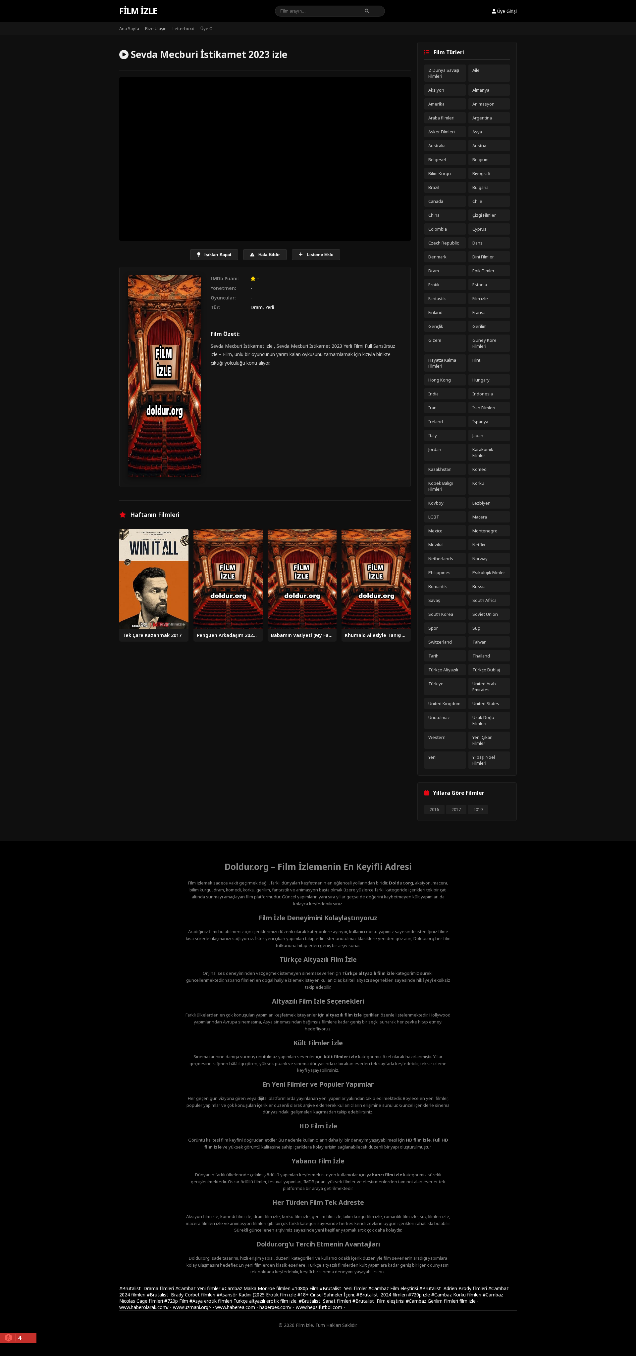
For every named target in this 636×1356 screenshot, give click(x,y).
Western (437, 737)
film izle (467, 1301)
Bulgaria (480, 187)
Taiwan (479, 642)
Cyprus (479, 229)
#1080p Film (306, 1288)
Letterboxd (183, 28)
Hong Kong (439, 380)
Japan (477, 435)
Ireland (435, 422)
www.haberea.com (235, 1307)
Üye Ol (207, 28)
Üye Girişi (506, 11)
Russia (479, 586)
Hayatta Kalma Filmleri (442, 363)
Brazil (433, 187)
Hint (476, 360)
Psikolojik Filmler (488, 572)
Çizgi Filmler (484, 215)
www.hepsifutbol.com (319, 1307)
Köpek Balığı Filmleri (440, 486)
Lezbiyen (481, 503)
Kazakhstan (439, 469)
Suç (476, 628)
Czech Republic (443, 243)
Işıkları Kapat (217, 254)
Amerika (436, 104)
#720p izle (419, 1294)
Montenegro (485, 531)
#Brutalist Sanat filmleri (325, 1301)
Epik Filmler (483, 271)
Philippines (439, 572)
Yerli (269, 307)
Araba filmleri (441, 118)
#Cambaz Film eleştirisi (393, 1288)
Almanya (480, 90)
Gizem (434, 340)
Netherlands (440, 559)
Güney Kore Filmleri (484, 343)
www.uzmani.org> (192, 1307)
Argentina (482, 118)
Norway (480, 559)
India (433, 394)
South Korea (440, 614)
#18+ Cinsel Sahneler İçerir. (326, 1294)
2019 (478, 809)
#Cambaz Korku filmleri (457, 1294)
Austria (479, 146)
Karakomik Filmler (482, 452)
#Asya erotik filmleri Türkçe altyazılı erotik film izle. (244, 1301)
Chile (477, 201)
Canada (435, 201)
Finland (435, 312)
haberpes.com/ (275, 1307)
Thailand (481, 656)
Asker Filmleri (441, 132)
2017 (456, 809)
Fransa (479, 312)
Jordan (434, 449)
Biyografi (481, 173)
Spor (433, 628)
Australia (437, 146)
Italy (432, 435)
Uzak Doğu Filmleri (483, 720)
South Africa (484, 600)
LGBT (433, 517)
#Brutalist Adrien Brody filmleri (453, 1288)
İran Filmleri (483, 408)
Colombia (437, 229)
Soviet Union (485, 614)
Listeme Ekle (319, 254)
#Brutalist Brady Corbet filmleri (182, 1294)
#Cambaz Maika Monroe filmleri (257, 1288)
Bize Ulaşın (156, 28)
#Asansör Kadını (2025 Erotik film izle (257, 1294)
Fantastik (437, 298)
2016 (434, 809)
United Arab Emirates (484, 687)
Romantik (437, 586)
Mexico (435, 531)
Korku (478, 483)
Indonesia (482, 394)
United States (485, 703)
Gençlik (435, 326)
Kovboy (436, 503)
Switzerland (440, 642)
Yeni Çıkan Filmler (482, 740)
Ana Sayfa (129, 28)
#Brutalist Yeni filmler (344, 1288)
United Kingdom (444, 703)
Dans (477, 243)
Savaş (434, 600)
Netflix (478, 545)
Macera (479, 517)
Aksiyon (436, 90)
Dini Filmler (483, 257)
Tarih (433, 656)
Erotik (434, 285)
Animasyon (483, 104)
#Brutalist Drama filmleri (147, 1288)
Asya (477, 132)
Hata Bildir (268, 254)
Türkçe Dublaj (486, 670)
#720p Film (176, 1301)
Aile (476, 70)
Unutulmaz (439, 717)
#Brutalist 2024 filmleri (382, 1294)
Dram (256, 307)
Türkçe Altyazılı (443, 670)
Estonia (479, 285)
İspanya (480, 422)
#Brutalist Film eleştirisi (379, 1301)
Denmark (437, 257)
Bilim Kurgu (439, 173)
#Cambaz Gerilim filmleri (432, 1301)
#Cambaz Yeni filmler (198, 1288)
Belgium (480, 159)
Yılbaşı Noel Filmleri (483, 760)
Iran (432, 408)
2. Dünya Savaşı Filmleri (443, 73)
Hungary (481, 380)
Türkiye (436, 684)
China (434, 215)
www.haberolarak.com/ (144, 1307)
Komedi (480, 469)
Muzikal (436, 545)
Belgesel (437, 159)
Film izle (138, 11)
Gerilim (479, 326)
